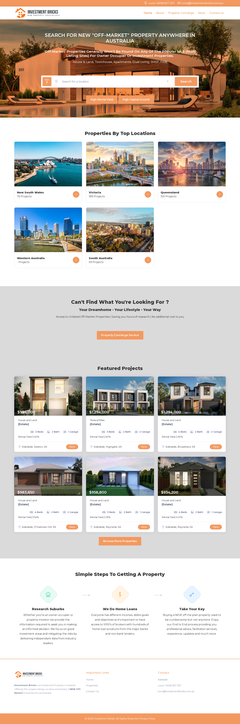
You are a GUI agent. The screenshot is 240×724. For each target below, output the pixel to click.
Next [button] (78, 396)
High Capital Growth (136, 99)
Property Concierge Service (120, 335)
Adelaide (163, 679)
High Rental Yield (101, 99)
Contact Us (92, 691)
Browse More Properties (120, 541)
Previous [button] (17, 396)
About (160, 13)
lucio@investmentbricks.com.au (202, 3)
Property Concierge (181, 13)
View (72, 446)
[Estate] (23, 424)
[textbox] (115, 81)
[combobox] (115, 81)
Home (148, 13)
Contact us (216, 13)
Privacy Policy (147, 718)
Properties (92, 685)
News (201, 13)
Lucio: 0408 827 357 (161, 3)
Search (186, 81)
